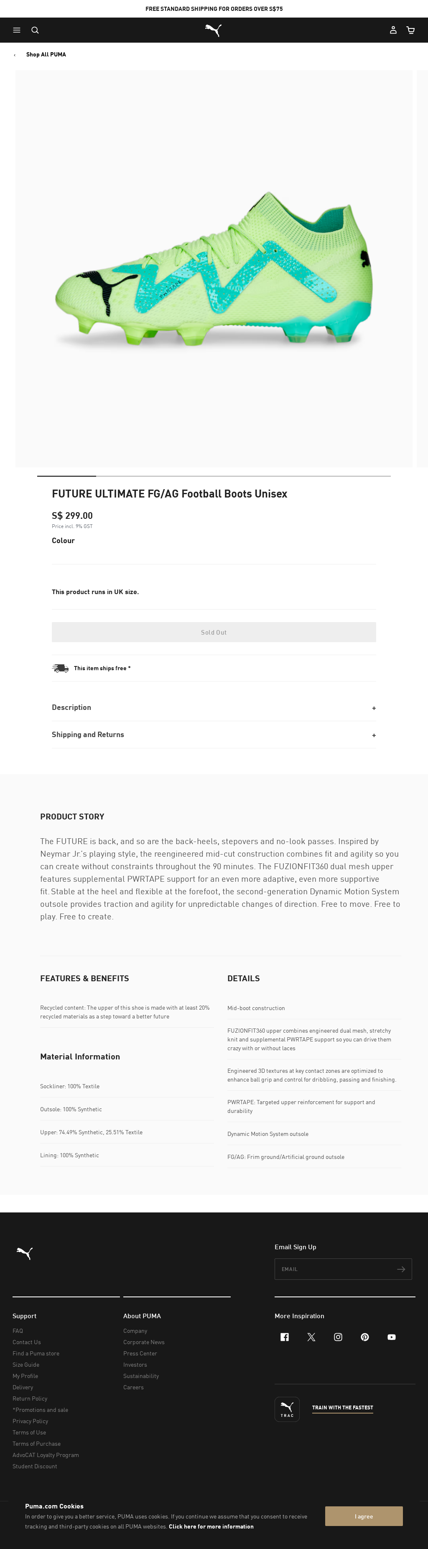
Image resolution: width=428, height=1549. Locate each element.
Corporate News (144, 1341)
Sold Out (214, 632)
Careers (133, 1387)
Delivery (23, 1387)
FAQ (18, 1330)
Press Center (140, 1353)
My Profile (25, 1375)
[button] (19, 30)
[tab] (66, 476)
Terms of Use (29, 1432)
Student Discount (35, 1466)
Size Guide (26, 1364)
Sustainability (141, 1375)
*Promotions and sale (40, 1409)
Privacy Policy (30, 1420)
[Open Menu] (19, 30)
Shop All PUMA (46, 54)
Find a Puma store (36, 1353)
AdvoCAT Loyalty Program (46, 1454)
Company (135, 1330)
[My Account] (393, 30)
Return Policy (30, 1398)
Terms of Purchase (37, 1443)
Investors (135, 1364)
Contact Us (27, 1341)
